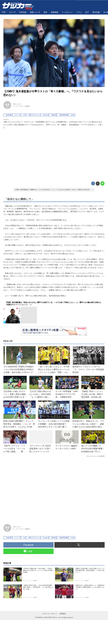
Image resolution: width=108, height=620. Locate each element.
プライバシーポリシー (50, 613)
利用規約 (63, 613)
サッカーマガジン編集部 (21, 106)
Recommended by (92, 456)
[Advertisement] (54, 154)
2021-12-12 (17, 104)
